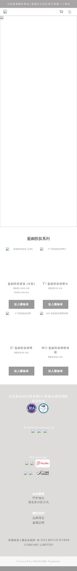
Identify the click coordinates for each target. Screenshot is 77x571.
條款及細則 (29, 540)
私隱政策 (13, 540)
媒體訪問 (38, 522)
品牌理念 (38, 518)
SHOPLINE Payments (46, 561)
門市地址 (38, 498)
